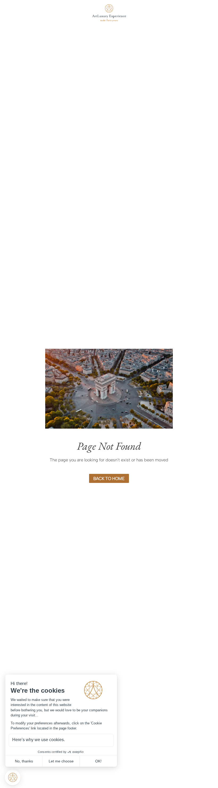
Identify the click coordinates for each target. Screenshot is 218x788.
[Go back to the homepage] (109, 13)
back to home (109, 478)
